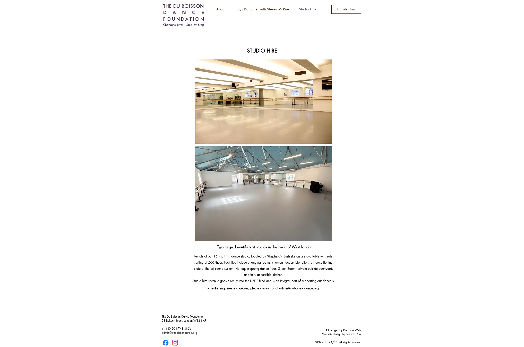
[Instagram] (175, 343)
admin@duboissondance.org (299, 288)
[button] (221, 9)
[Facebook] (165, 343)
